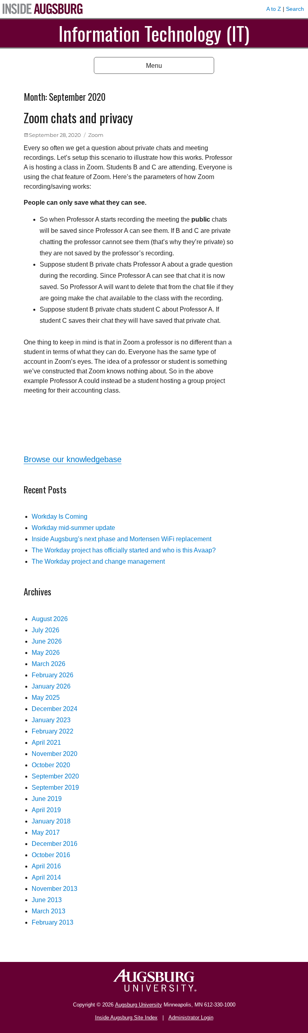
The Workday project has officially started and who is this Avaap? (124, 550)
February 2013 (52, 922)
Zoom (95, 135)
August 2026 (50, 618)
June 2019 (47, 798)
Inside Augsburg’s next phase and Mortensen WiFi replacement (121, 539)
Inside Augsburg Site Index (126, 1018)
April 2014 (46, 877)
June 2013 (47, 899)
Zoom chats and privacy (78, 117)
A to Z (273, 9)
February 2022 (52, 731)
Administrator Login (190, 1018)
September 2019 (55, 787)
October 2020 (51, 765)
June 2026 (47, 641)
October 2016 (51, 855)
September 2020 (55, 776)
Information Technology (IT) (154, 33)
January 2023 (51, 720)
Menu (154, 65)
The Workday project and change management (98, 561)
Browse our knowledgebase (73, 459)
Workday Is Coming (59, 516)
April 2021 (46, 742)
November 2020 (54, 753)
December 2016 (54, 843)
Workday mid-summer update (73, 527)
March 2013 (48, 911)
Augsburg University (138, 1005)
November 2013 (54, 888)
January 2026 (51, 686)
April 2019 (46, 810)
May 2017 (46, 832)
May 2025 (46, 697)
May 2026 (46, 652)
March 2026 (48, 663)
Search (295, 9)
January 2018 (51, 821)
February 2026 (52, 675)
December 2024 (54, 708)
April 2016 (46, 866)
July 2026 (45, 630)
